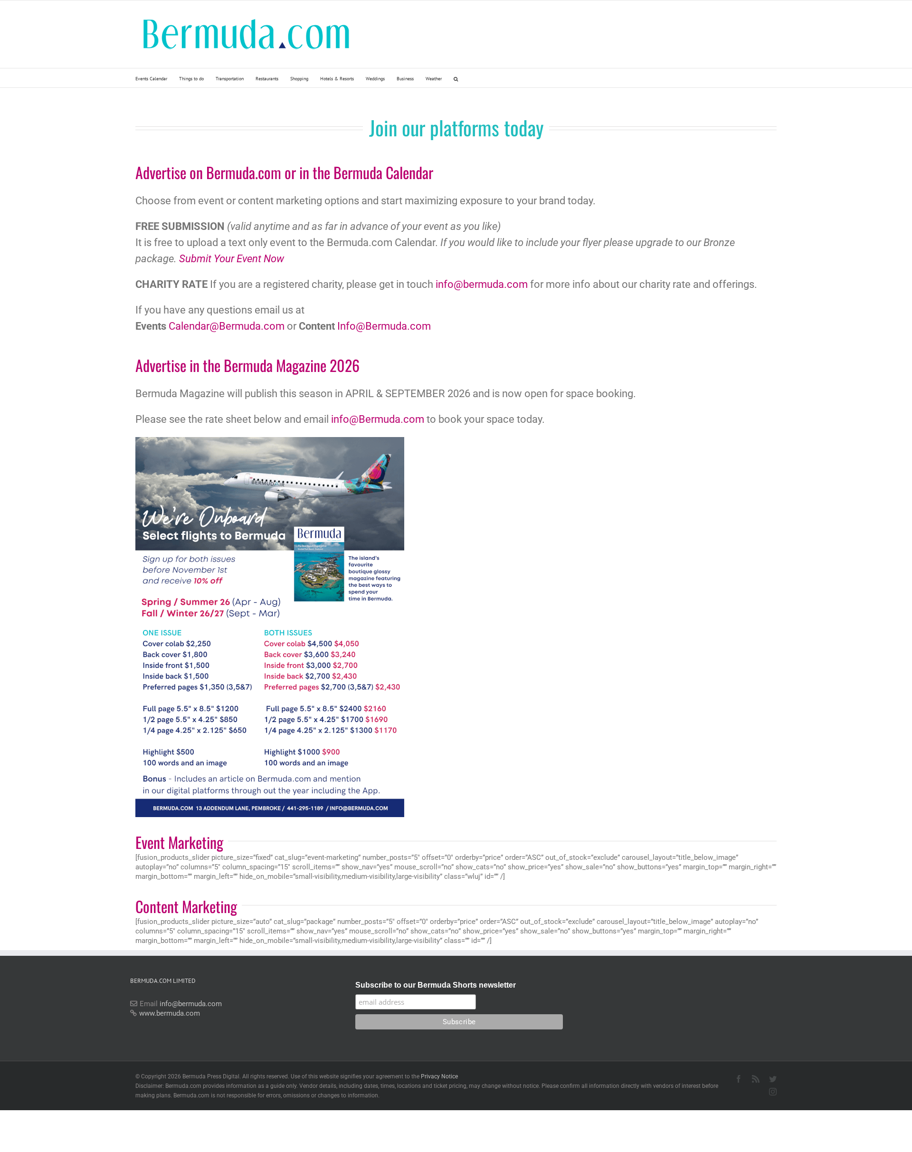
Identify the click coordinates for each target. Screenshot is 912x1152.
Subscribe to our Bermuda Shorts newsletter (435, 985)
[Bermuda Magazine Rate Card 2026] (269, 440)
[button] (456, 77)
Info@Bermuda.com (384, 326)
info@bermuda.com (482, 284)
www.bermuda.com (169, 1013)
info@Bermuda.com (377, 419)
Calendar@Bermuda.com (227, 326)
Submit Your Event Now (231, 259)
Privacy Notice (439, 1076)
